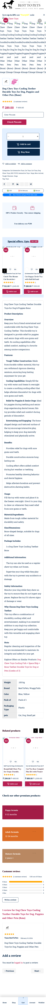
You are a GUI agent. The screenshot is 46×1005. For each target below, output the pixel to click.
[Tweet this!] (9, 184)
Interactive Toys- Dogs (26, 173)
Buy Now (25, 152)
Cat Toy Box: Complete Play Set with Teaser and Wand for (35, 771)
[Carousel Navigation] (23, 732)
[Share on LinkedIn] (18, 184)
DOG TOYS (14, 173)
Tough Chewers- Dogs (10, 176)
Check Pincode (14, 122)
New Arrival (39, 173)
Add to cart (25, 144)
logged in (18, 962)
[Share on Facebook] (4, 184)
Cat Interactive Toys (17, 170)
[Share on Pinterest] (13, 184)
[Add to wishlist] (3, 164)
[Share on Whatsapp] (22, 184)
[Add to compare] (19, 164)
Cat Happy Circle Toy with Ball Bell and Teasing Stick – (33, 279)
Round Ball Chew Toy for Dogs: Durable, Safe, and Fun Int (12, 771)
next (41, 271)
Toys (7, 179)
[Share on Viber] (26, 184)
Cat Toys (28, 170)
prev (4, 271)
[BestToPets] (23, 4)
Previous (10, 971)
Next (36, 971)
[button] (40, 21)
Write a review (10, 900)
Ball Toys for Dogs (9, 766)
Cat (27, 766)
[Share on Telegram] (31, 184)
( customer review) (20, 101)
